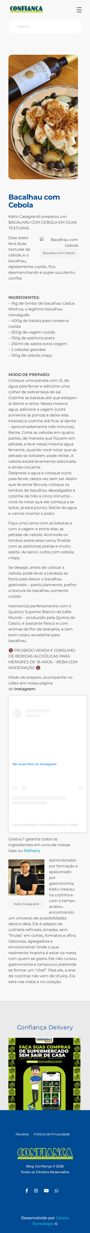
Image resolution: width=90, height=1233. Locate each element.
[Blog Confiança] (26, 9)
